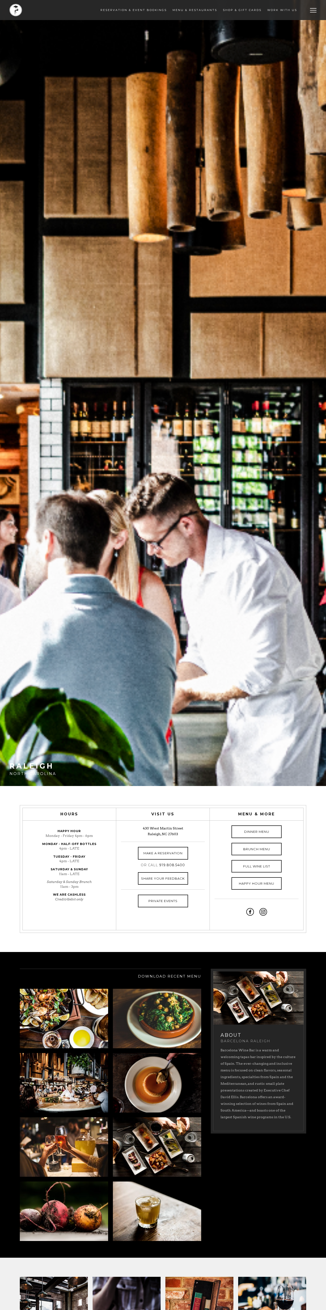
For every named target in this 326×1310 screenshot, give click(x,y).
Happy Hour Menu (256, 883)
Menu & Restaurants (195, 10)
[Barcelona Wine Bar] (16, 10)
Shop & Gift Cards (242, 10)
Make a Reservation (163, 853)
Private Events (163, 901)
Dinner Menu (256, 832)
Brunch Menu (256, 849)
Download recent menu (169, 976)
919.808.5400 (172, 865)
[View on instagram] (263, 912)
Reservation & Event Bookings (133, 10)
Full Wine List (256, 866)
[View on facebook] (250, 912)
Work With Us (282, 10)
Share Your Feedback (163, 878)
